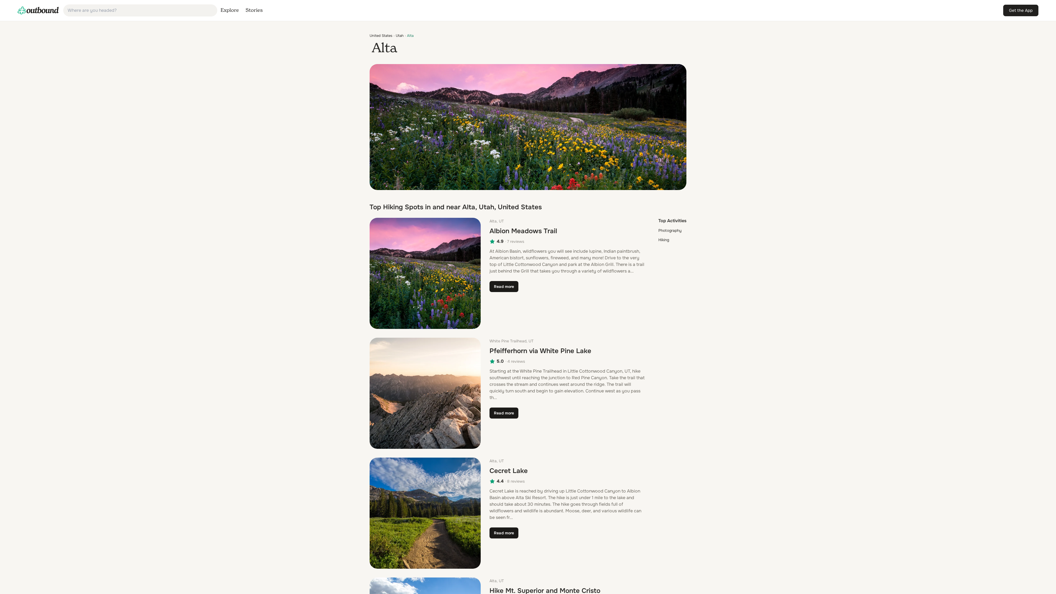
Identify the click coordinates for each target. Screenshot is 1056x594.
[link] (38, 10)
